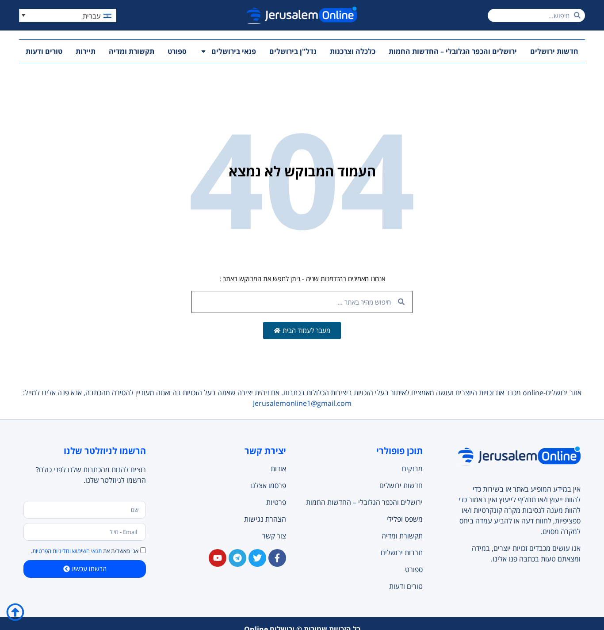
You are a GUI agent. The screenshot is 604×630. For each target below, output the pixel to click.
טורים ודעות (44, 51)
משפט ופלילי (404, 519)
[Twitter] (257, 558)
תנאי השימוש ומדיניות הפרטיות (67, 551)
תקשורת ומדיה (131, 51)
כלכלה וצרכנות (352, 51)
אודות (278, 468)
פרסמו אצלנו (268, 485)
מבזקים (412, 468)
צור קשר (274, 535)
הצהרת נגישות (265, 519)
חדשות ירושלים (554, 51)
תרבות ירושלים (401, 552)
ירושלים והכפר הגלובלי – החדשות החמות (453, 51)
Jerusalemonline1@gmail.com (302, 403)
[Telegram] (237, 558)
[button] (67, 15)
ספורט (177, 51)
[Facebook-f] (277, 558)
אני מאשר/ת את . (84, 551)
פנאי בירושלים (233, 51)
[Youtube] (217, 558)
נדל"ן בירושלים (293, 51)
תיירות (86, 51)
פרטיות (276, 502)
